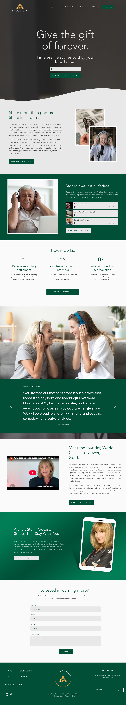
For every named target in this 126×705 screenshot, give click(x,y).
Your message (35, 634)
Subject (33, 605)
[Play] (52, 69)
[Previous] (11, 406)
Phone (33, 624)
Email (33, 614)
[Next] (115, 406)
